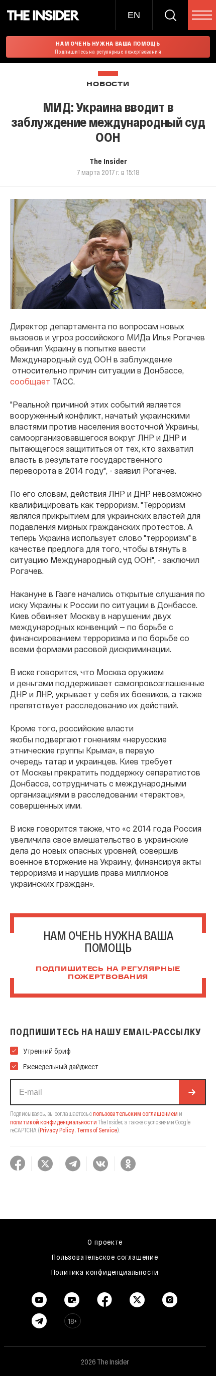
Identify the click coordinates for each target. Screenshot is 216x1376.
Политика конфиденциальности (105, 1271)
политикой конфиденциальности (53, 1121)
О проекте (104, 1241)
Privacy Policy (57, 1129)
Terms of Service (97, 1129)
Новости (107, 84)
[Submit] (192, 1092)
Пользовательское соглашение (105, 1256)
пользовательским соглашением (135, 1113)
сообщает (30, 381)
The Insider (108, 160)
